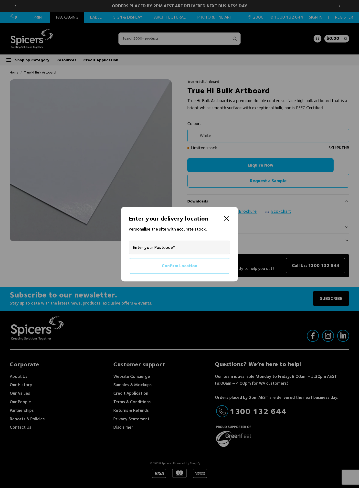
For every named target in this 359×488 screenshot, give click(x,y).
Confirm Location (179, 265)
